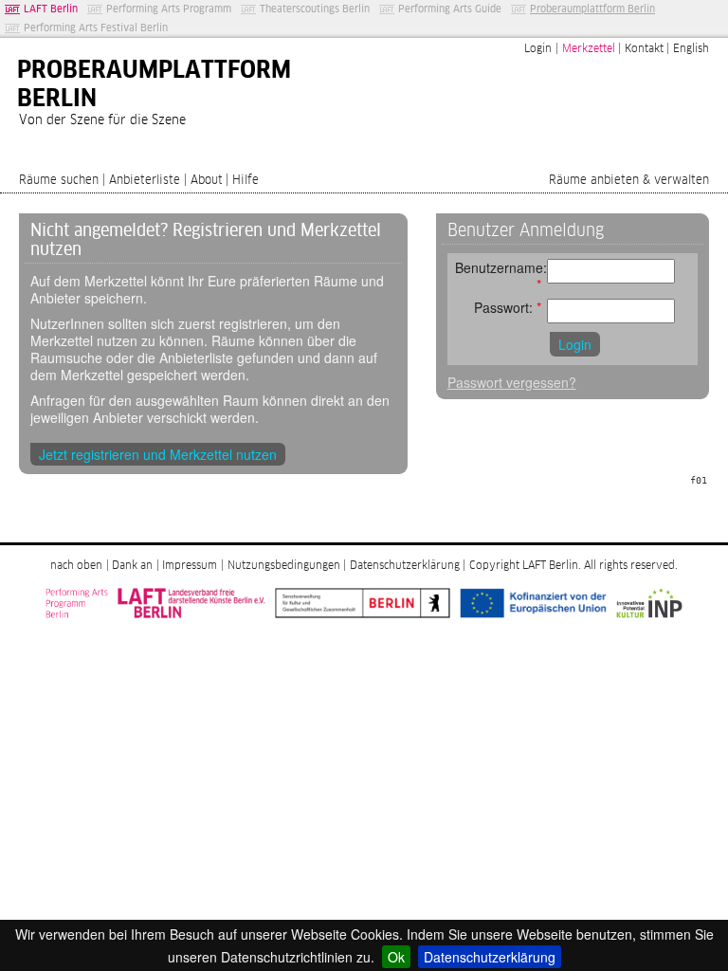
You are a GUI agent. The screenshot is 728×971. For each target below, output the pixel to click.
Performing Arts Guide (449, 9)
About (207, 180)
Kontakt (644, 49)
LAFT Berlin (51, 9)
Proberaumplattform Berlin (592, 9)
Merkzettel (588, 49)
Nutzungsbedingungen (284, 566)
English (691, 49)
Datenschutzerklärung (489, 956)
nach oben (76, 566)
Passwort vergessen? (511, 382)
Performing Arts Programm (168, 9)
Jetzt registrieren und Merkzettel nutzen (158, 454)
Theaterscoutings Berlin (315, 9)
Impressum (189, 566)
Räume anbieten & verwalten (629, 180)
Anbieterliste (144, 180)
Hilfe (245, 180)
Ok (396, 956)
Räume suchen (59, 180)
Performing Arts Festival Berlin (96, 28)
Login (538, 49)
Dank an (132, 566)
